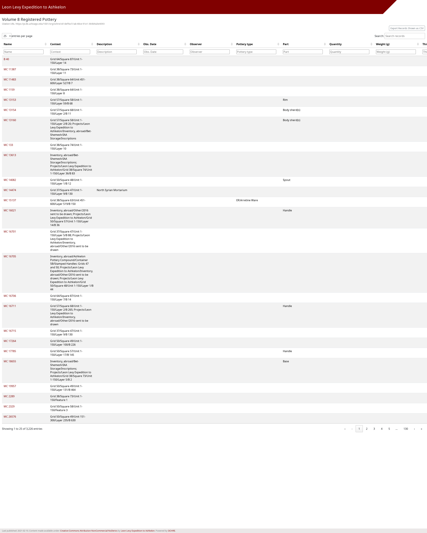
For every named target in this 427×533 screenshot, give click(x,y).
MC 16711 (10, 306)
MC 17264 (10, 341)
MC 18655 (10, 361)
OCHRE (171, 530)
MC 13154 (10, 110)
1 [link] (359, 429)
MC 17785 (10, 351)
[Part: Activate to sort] (304, 52)
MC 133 (8, 145)
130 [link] (405, 429)
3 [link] (374, 429)
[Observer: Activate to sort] (211, 52)
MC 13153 (10, 100)
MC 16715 (10, 331)
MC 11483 (10, 79)
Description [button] (104, 44)
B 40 (6, 59)
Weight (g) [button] (382, 44)
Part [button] (286, 44)
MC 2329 (9, 406)
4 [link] (381, 429)
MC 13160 (10, 120)
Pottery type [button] (244, 44)
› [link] (414, 429)
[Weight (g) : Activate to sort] (397, 52)
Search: (379, 36)
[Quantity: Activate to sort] (351, 52)
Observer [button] (196, 44)
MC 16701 (10, 231)
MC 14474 (10, 190)
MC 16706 (10, 296)
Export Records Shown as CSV (406, 28)
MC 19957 (10, 386)
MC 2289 (9, 396)
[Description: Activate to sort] (118, 52)
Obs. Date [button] (149, 44)
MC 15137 (10, 200)
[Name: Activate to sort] (25, 52)
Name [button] (8, 44)
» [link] (421, 429)
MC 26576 (10, 416)
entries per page (22, 36)
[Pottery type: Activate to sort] (258, 52)
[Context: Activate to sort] (72, 52)
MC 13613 (10, 155)
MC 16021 (10, 210)
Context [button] (55, 44)
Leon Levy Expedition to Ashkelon (34, 7)
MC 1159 (9, 89)
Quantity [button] (335, 44)
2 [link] (366, 429)
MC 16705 (10, 256)
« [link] (345, 429)
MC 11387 (10, 69)
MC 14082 (10, 180)
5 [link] (389, 429)
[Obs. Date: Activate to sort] (165, 52)
